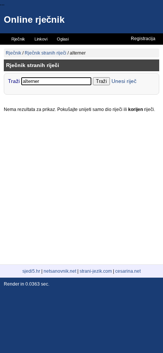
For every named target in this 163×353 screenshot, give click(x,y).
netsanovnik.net (60, 271)
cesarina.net (128, 271)
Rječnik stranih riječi (45, 53)
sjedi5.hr (31, 271)
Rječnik (13, 53)
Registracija (143, 38)
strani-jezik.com (96, 271)
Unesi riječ (123, 81)
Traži (14, 81)
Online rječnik (34, 19)
